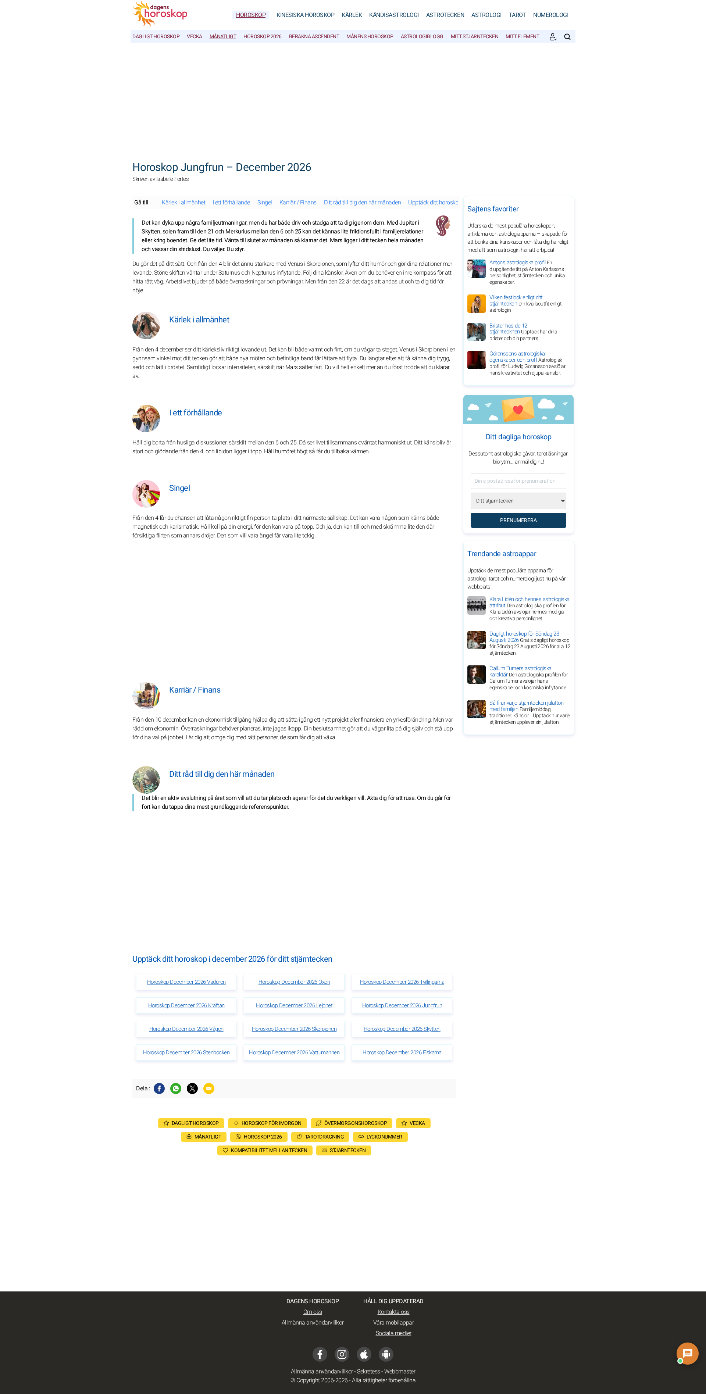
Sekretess (368, 1371)
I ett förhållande (231, 202)
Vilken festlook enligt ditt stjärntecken (525, 303)
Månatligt (223, 36)
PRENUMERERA (518, 520)
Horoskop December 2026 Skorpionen (294, 1029)
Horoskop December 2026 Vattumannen (294, 1052)
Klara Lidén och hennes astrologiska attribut (529, 608)
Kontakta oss (394, 1312)
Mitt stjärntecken (475, 36)
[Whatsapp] (176, 1088)
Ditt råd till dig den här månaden (362, 202)
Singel (264, 202)
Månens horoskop (369, 36)
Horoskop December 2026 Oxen (294, 982)
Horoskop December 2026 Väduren (186, 982)
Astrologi (486, 15)
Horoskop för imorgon (272, 1123)
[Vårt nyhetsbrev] (553, 36)
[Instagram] (342, 1354)
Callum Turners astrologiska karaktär (528, 677)
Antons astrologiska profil (527, 272)
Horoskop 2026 (262, 36)
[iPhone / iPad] (364, 1354)
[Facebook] (159, 1088)
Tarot (517, 15)
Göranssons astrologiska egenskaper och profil (527, 363)
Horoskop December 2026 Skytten (402, 1029)
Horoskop (250, 15)
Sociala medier (393, 1333)
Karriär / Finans (298, 202)
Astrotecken (445, 15)
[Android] (386, 1354)
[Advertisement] (353, 98)
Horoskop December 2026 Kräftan (186, 1005)
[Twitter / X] (192, 1088)
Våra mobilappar (393, 1322)
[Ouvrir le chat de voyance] (687, 1353)
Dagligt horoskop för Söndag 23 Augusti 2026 (529, 643)
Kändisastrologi (394, 15)
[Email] (209, 1088)
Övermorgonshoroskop (355, 1123)
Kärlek (352, 15)
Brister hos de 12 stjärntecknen (523, 332)
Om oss (312, 1312)
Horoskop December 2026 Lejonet (294, 1005)
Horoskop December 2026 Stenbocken (186, 1052)
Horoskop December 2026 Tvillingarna (402, 982)
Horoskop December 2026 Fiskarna (402, 1052)
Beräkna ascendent (314, 36)
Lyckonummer (384, 1137)
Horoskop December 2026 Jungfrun (402, 1005)
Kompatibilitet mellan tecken (269, 1150)
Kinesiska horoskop (305, 15)
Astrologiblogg (422, 36)
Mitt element (522, 36)
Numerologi (550, 15)
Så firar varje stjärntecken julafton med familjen (529, 712)
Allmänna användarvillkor (313, 1322)
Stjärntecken (348, 1150)
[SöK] (567, 36)
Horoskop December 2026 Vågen (186, 1029)
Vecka (194, 36)
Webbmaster (399, 1371)
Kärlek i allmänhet (183, 202)
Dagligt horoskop (155, 36)
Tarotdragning (324, 1137)
